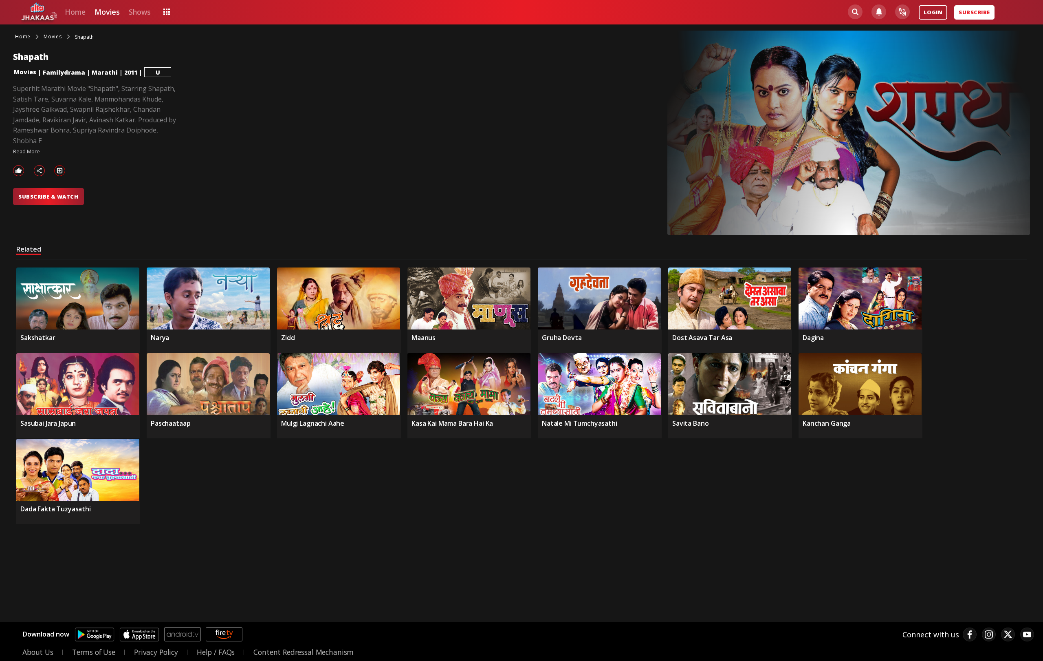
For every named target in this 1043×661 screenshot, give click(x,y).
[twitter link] (1008, 634)
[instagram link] (989, 634)
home (75, 12)
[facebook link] (970, 634)
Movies (25, 72)
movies (107, 12)
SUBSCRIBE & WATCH (48, 196)
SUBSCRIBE (974, 12)
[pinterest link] (1027, 634)
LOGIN (933, 12)
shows (139, 12)
